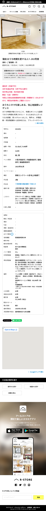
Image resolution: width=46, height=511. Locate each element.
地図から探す (34, 387)
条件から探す (12, 387)
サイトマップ (9, 507)
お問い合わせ (36, 507)
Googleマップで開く (37, 372)
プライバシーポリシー (20, 507)
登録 (38, 497)
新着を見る (12, 393)
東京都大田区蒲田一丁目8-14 (26, 184)
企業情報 (29, 507)
